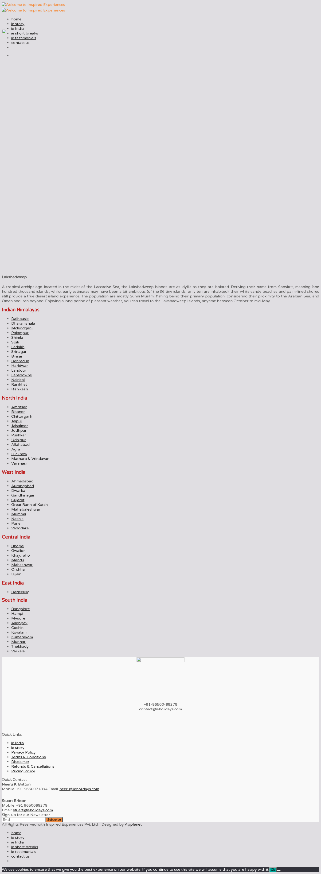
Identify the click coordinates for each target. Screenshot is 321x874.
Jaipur (16, 421)
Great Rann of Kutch (29, 504)
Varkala (18, 651)
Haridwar (19, 365)
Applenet (133, 824)
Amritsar (19, 407)
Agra (15, 449)
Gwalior (18, 550)
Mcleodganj (21, 328)
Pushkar (18, 435)
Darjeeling (20, 592)
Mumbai (18, 514)
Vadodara (20, 528)
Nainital (18, 379)
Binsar (17, 356)
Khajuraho (20, 555)
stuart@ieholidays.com (33, 810)
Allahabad (20, 444)
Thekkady (20, 646)
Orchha (18, 569)
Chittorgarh (21, 416)
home (16, 19)
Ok (273, 869)
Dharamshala (23, 323)
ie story (17, 24)
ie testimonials (23, 851)
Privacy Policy (23, 752)
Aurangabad (22, 486)
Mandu (17, 560)
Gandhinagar (23, 495)
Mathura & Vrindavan (30, 458)
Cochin (17, 627)
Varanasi (19, 463)
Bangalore (20, 609)
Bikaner (18, 411)
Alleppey (19, 623)
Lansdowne (21, 375)
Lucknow (19, 454)
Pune (15, 523)
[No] (279, 870)
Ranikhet (19, 384)
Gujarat (17, 500)
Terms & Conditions (28, 757)
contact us (20, 856)
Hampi (17, 613)
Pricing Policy (23, 771)
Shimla (17, 337)
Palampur (20, 333)
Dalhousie (20, 318)
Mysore (18, 618)
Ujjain (16, 574)
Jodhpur (19, 430)
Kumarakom (22, 637)
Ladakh (17, 347)
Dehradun (20, 361)
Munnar (18, 641)
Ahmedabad (22, 481)
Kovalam (19, 632)
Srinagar (19, 351)
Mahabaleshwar (25, 509)
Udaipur (18, 440)
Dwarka (18, 490)
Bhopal (17, 546)
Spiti (15, 342)
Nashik (17, 518)
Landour (18, 370)
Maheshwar (22, 564)
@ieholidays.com (79, 789)
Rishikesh (19, 389)
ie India (17, 28)
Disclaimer (20, 761)
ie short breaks (24, 847)
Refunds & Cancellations (33, 766)
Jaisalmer (19, 426)
